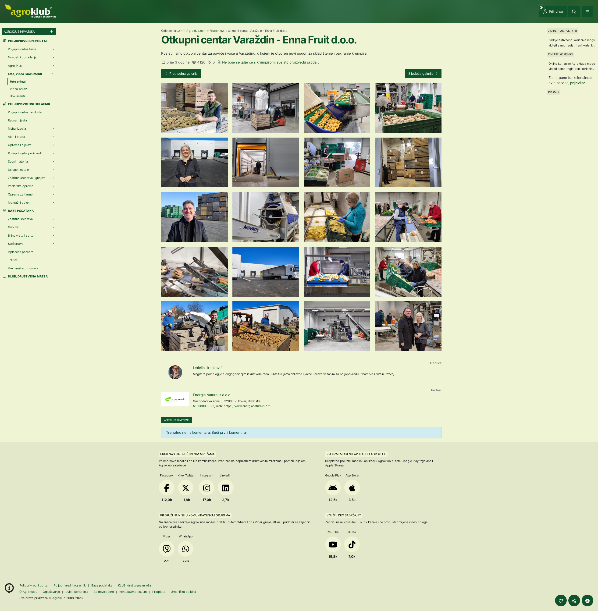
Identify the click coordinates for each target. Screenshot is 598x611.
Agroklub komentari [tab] (176, 420)
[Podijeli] (574, 600)
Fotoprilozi (217, 30)
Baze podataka (20, 211)
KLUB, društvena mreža (27, 276)
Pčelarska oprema (20, 186)
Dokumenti (17, 96)
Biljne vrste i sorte (20, 235)
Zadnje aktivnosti (562, 31)
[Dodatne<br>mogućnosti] (587, 600)
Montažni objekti (19, 202)
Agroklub (58, 598)
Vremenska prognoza (23, 268)
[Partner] (175, 399)
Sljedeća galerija (421, 73)
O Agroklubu (28, 591)
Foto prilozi (17, 81)
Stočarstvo (16, 243)
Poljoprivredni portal (34, 585)
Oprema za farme (20, 194)
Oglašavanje (51, 591)
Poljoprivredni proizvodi (25, 153)
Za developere (104, 591)
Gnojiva (13, 227)
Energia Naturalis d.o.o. (212, 395)
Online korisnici (560, 54)
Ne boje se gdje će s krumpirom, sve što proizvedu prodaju (271, 62)
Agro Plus (15, 65)
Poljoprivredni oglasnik (28, 104)
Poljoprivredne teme (22, 49)
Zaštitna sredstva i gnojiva (26, 178)
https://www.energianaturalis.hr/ (247, 406)
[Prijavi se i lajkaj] (561, 600)
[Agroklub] (30, 11)
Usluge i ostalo (18, 169)
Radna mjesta (17, 120)
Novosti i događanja (22, 57)
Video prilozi (19, 89)
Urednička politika (183, 591)
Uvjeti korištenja (76, 591)
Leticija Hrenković (207, 368)
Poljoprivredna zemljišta (25, 112)
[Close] (574, 11)
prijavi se (577, 83)
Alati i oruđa (16, 137)
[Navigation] (587, 11)
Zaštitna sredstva (20, 219)
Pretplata (158, 591)
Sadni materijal (18, 161)
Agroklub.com (196, 30)
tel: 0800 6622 (203, 406)
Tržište (13, 260)
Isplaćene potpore (20, 252)
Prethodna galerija (183, 73)
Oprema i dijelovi (20, 145)
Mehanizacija (17, 128)
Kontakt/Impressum (133, 591)
